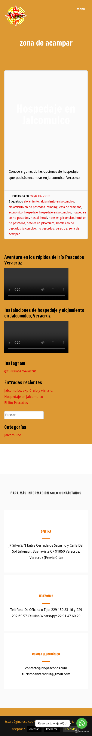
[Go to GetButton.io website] (82, 731)
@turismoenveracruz (20, 371)
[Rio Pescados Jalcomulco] (15, 26)
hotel (43, 217)
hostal (35, 217)
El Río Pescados (16, 403)
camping (52, 207)
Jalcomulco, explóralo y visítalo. (28, 390)
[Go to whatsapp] (81, 723)
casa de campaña (70, 207)
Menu (80, 9)
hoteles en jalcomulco (41, 223)
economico (16, 212)
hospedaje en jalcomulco (55, 212)
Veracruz (61, 228)
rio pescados (46, 228)
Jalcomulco (12, 435)
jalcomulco (29, 228)
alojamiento (31, 201)
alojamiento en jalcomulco (57, 201)
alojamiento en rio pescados (27, 207)
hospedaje (31, 212)
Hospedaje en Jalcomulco (23, 397)
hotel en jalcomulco (61, 217)
